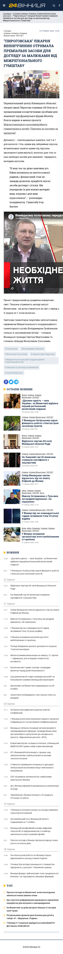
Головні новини (20, 13)
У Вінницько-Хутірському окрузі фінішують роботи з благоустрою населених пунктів (40, 423)
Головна (7, 13)
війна (24, 491)
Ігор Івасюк (12, 349)
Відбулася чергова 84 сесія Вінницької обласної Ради (37, 442)
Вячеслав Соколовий (17, 354)
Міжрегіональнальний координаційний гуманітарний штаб (24, 360)
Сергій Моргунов (15, 373)
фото (42, 493)
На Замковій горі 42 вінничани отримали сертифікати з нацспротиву (39, 460)
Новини (32, 13)
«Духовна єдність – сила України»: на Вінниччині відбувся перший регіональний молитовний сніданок (40, 404)
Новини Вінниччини (46, 13)
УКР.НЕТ (7, 16)
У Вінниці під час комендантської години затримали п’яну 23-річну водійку (40, 516)
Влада (24, 395)
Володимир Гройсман (33, 349)
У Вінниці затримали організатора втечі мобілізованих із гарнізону (40, 536)
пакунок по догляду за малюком (22, 367)
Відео (24, 528)
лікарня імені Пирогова (43, 354)
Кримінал (36, 528)
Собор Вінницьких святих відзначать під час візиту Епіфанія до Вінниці (36, 478)
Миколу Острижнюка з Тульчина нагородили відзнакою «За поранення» (40, 499)
